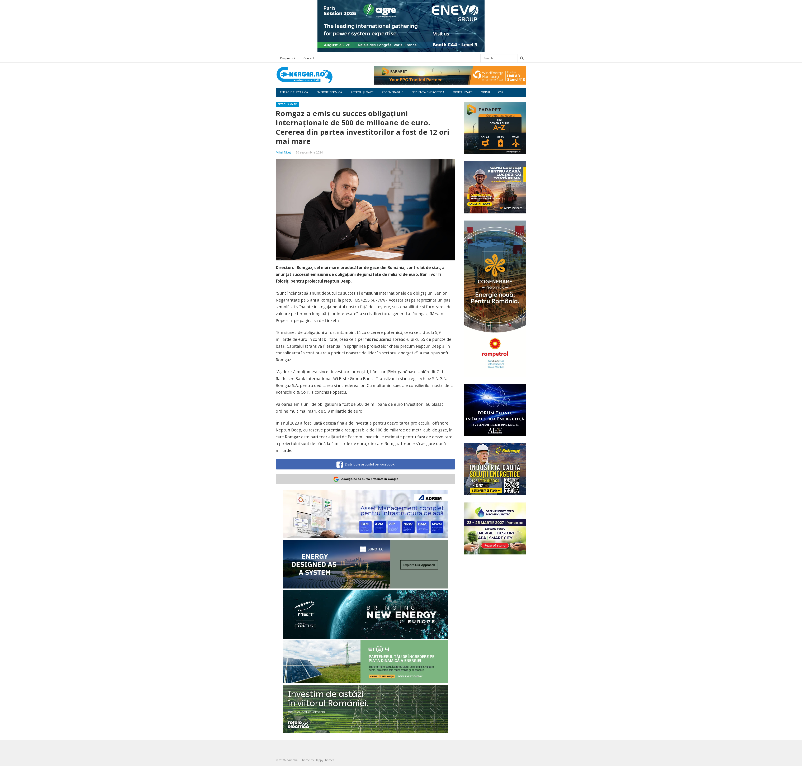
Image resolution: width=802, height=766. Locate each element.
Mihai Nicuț (283, 152)
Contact (308, 58)
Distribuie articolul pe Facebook (370, 464)
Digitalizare (462, 92)
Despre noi (287, 58)
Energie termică (329, 92)
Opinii (485, 92)
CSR (501, 92)
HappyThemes (324, 760)
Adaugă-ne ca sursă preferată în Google (369, 479)
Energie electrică (294, 92)
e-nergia (292, 760)
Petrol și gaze (361, 92)
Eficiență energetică (427, 92)
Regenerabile (392, 92)
